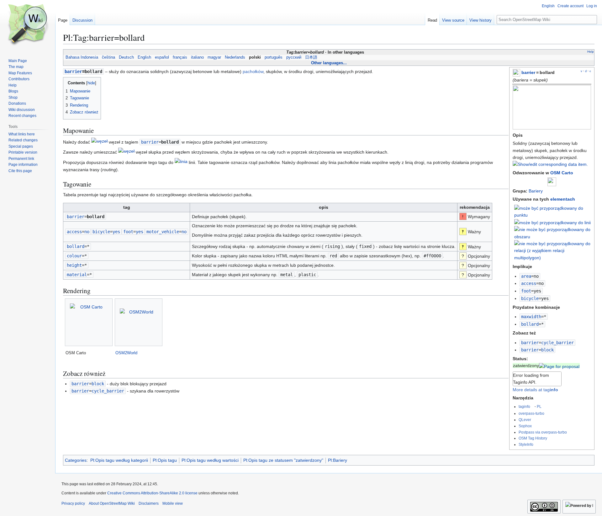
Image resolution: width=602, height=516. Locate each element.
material (77, 274)
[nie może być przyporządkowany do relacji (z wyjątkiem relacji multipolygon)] (552, 250)
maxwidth (531, 316)
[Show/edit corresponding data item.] (550, 164)
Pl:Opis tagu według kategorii (119, 460)
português (273, 57)
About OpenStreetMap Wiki (112, 503)
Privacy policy (73, 503)
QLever (525, 420)
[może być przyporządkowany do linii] (552, 222)
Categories (76, 460)
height (74, 265)
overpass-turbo (531, 413)
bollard (530, 324)
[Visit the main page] (28, 25)
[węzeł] (99, 142)
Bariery (536, 190)
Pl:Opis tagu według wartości (210, 460)
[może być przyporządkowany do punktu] (552, 211)
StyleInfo (526, 444)
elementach (562, 199)
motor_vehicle (162, 231)
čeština (108, 57)
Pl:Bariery (337, 460)
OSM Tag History (533, 438)
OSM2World (126, 352)
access (528, 283)
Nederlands (235, 57)
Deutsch (126, 57)
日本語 (311, 57)
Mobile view (172, 503)
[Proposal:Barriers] (559, 365)
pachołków (253, 71)
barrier (528, 72)
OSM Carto (561, 172)
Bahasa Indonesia (81, 57)
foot (526, 290)
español (162, 57)
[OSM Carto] (89, 322)
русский (294, 57)
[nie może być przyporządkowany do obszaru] (552, 232)
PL (539, 406)
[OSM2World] (138, 322)
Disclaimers (149, 503)
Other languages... (329, 63)
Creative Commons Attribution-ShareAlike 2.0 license (152, 493)
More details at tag (535, 389)
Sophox (525, 426)
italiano (197, 57)
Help (590, 51)
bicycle (530, 298)
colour (74, 255)
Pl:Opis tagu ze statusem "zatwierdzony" (283, 460)
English (144, 57)
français (180, 57)
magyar (214, 57)
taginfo (524, 406)
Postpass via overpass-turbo (543, 432)
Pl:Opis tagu (165, 460)
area (526, 276)
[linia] (181, 162)
